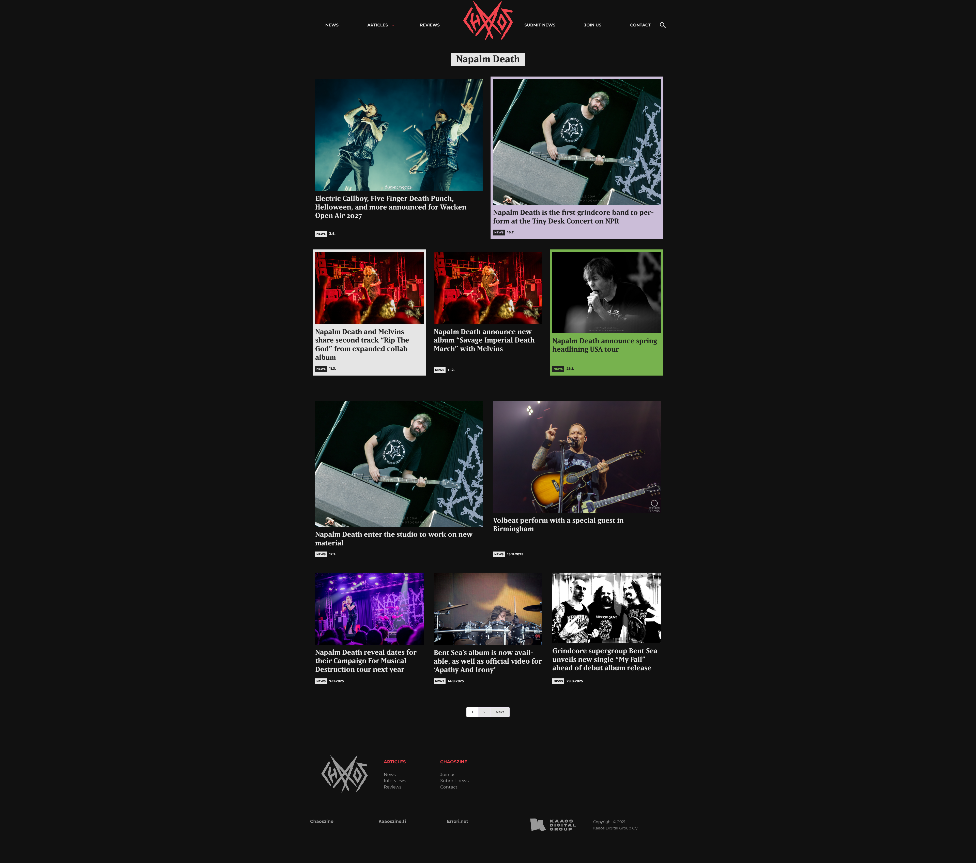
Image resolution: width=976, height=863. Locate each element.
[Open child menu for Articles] (393, 25)
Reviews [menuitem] (430, 25)
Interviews (395, 781)
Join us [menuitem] (592, 25)
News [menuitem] (332, 25)
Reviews (392, 787)
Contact (449, 787)
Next (500, 712)
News (390, 774)
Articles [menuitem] (377, 25)
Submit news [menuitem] (539, 25)
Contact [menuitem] (640, 25)
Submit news (454, 781)
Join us (447, 774)
